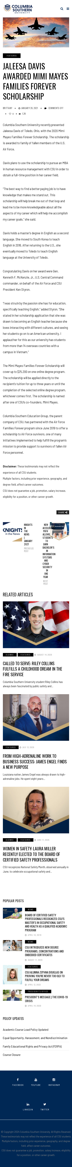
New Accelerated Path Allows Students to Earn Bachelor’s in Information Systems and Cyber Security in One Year (45, 554)
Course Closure (12, 1054)
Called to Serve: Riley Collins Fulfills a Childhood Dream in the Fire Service (32, 668)
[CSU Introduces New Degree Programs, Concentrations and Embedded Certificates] (12, 945)
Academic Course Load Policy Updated (25, 1029)
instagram (54, 1085)
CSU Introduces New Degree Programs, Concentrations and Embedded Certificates (44, 951)
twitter (45, 1109)
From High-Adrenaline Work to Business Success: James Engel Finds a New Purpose (35, 761)
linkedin (28, 1109)
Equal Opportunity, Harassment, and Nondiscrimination (35, 1038)
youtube (36, 1085)
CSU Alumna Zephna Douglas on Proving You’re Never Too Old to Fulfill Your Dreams (45, 976)
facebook (18, 1085)
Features (12, 55)
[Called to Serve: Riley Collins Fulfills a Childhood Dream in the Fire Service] (36, 624)
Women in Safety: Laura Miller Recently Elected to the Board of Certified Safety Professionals (31, 854)
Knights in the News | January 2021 (26, 538)
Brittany (7, 108)
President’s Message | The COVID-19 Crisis (46, 999)
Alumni (10, 654)
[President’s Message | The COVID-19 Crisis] (12, 995)
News (30, 909)
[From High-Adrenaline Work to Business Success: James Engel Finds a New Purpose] (36, 717)
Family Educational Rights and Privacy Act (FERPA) (32, 1046)
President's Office (38, 991)
